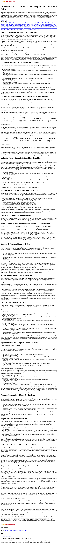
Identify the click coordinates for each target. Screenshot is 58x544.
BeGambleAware (17, 530)
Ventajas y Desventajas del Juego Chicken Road (20, 28)
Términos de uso (9, 536)
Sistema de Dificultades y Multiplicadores (29, 25)
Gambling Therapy (8, 530)
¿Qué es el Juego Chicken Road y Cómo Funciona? (12, 22)
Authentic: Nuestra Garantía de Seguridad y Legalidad (37, 24)
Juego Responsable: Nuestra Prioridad (41, 28)
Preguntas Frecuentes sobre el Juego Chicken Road (29, 29)
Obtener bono (4, 20)
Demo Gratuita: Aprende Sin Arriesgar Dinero (14, 26)
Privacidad (3, 536)
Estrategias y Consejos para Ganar (33, 26)
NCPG (24, 530)
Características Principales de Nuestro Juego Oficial (36, 22)
